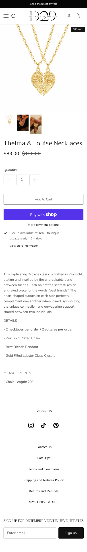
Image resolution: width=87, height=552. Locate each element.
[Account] (68, 16)
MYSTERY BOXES (43, 502)
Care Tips (43, 458)
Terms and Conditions (43, 469)
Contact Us (44, 447)
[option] (43, 68)
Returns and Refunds (43, 491)
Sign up (71, 533)
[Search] (16, 16)
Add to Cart (43, 199)
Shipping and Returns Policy (43, 480)
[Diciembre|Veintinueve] (42, 16)
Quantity (10, 170)
